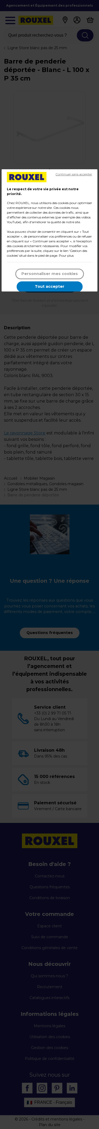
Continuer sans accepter (73, 174)
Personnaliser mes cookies (49, 273)
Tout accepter (49, 286)
